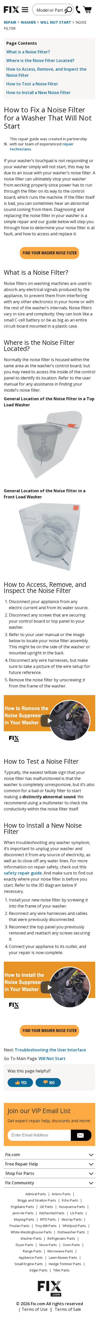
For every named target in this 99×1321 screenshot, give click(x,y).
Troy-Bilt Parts (46, 1225)
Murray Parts (72, 1219)
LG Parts (76, 1213)
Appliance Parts (31, 1257)
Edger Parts (38, 1270)
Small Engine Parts (28, 1264)
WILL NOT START (55, 22)
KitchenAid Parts (51, 1213)
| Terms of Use (32, 1309)
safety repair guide (23, 873)
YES (24, 1082)
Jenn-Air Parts (23, 1213)
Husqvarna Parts (72, 1206)
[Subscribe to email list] (81, 1135)
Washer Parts (31, 1238)
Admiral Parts (35, 1194)
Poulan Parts (19, 1225)
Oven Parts (71, 1244)
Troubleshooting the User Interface (50, 1050)
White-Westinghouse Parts (31, 1232)
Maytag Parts (24, 1219)
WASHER (28, 22)
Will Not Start (52, 1058)
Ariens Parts (61, 1194)
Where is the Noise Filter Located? (40, 60)
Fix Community (19, 1183)
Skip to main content (49, 9)
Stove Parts (48, 1244)
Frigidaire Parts (22, 1206)
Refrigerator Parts (61, 1238)
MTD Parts (48, 1219)
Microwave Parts (60, 1251)
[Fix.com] (11, 9)
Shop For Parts (19, 1173)
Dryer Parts (24, 1244)
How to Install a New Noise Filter (38, 92)
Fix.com (12, 1154)
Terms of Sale (68, 1309)
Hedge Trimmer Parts (65, 1264)
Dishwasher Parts (71, 1232)
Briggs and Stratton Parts (37, 1200)
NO (52, 1082)
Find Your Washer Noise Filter (50, 253)
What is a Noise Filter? (28, 52)
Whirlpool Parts (74, 1225)
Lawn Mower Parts (63, 1257)
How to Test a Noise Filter (32, 84)
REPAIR (10, 22)
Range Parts (32, 1251)
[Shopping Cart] (87, 9)
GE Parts (46, 1206)
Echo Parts (70, 1200)
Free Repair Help (21, 1164)
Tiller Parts (61, 1270)
